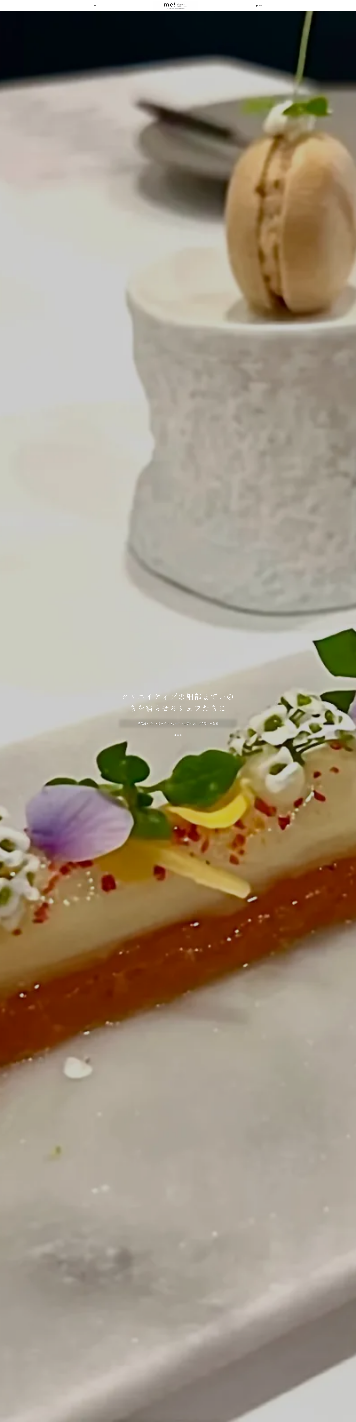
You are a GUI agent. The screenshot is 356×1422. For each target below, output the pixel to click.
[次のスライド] (311, 711)
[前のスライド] (44, 711)
